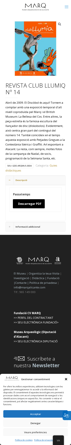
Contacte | (22, 283)
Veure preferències (35, 432)
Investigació (21, 278)
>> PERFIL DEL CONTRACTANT (33, 318)
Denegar (36, 423)
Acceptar (35, 414)
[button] (66, 379)
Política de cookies (24, 440)
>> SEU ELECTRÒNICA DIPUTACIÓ (36, 341)
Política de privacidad (44, 440)
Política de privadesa (43, 283)
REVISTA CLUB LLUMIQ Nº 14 (35, 89)
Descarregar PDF (29, 204)
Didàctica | (39, 278)
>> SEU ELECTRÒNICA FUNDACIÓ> (36, 322)
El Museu (20, 273)
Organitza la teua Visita (44, 273)
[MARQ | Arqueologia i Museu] (35, 7)
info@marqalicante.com (29, 287)
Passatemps (21, 194)
